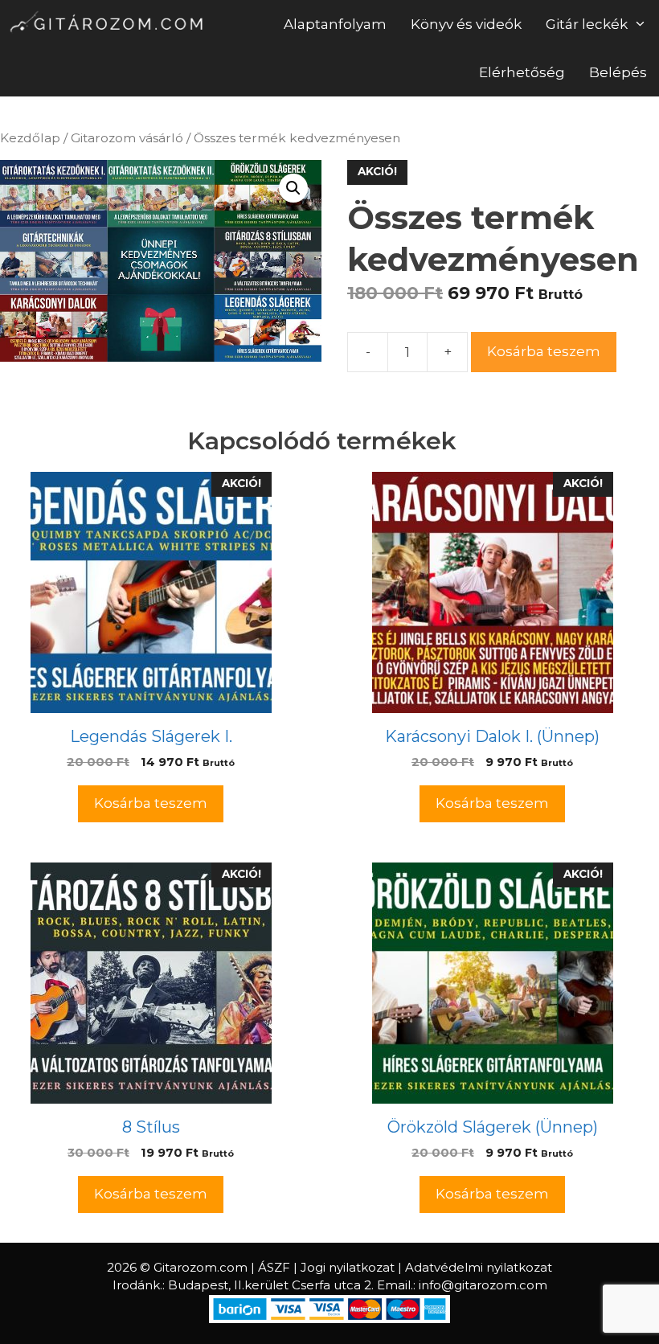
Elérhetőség (522, 72)
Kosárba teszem (543, 351)
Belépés (618, 72)
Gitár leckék (587, 24)
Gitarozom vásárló (127, 137)
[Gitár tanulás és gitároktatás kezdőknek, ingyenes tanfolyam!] (109, 24)
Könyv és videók (466, 24)
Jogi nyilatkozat (348, 1267)
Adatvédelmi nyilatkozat (478, 1267)
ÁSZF (274, 1267)
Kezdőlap (30, 137)
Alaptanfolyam (335, 24)
